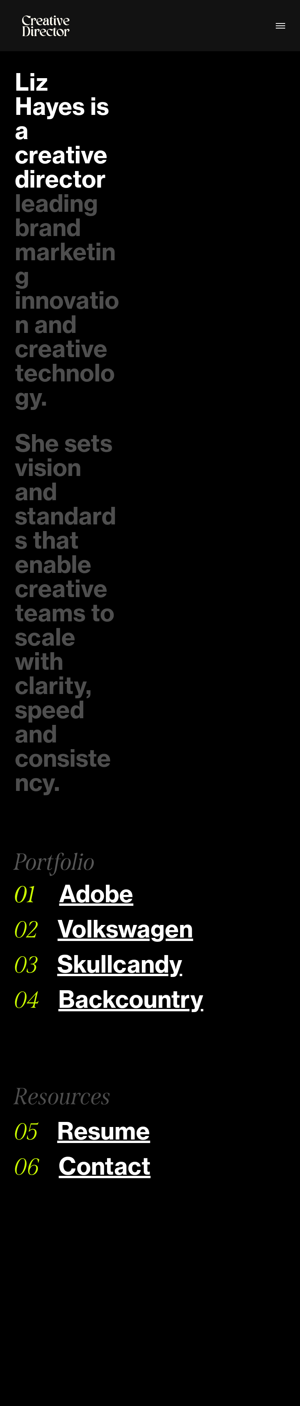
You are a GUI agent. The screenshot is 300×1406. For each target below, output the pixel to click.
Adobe (96, 894)
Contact (104, 1166)
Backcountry (130, 999)
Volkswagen (125, 929)
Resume (103, 1131)
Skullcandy (119, 964)
